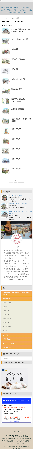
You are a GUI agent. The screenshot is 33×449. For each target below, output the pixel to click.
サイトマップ (7, 347)
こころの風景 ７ (16, 139)
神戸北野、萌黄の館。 (18, 59)
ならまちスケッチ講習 (18, 79)
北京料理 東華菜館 (17, 109)
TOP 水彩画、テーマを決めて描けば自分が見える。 (16, 293)
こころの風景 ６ (16, 149)
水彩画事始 (6, 299)
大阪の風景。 (15, 49)
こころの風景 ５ (16, 159)
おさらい (5, 306)
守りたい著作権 (7, 326)
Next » (21, 181)
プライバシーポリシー (10, 343)
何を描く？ (6, 310)
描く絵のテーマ (7, 318)
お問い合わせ (7, 339)
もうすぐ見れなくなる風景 (19, 39)
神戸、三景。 (15, 69)
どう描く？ (6, 322)
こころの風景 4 (16, 169)
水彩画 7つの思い (7, 303)
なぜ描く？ (6, 314)
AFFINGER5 (16, 448)
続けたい (5, 330)
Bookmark (8, 25)
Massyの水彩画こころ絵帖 (17, 435)
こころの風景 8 (16, 129)
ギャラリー (6, 335)
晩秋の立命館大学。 (17, 89)
